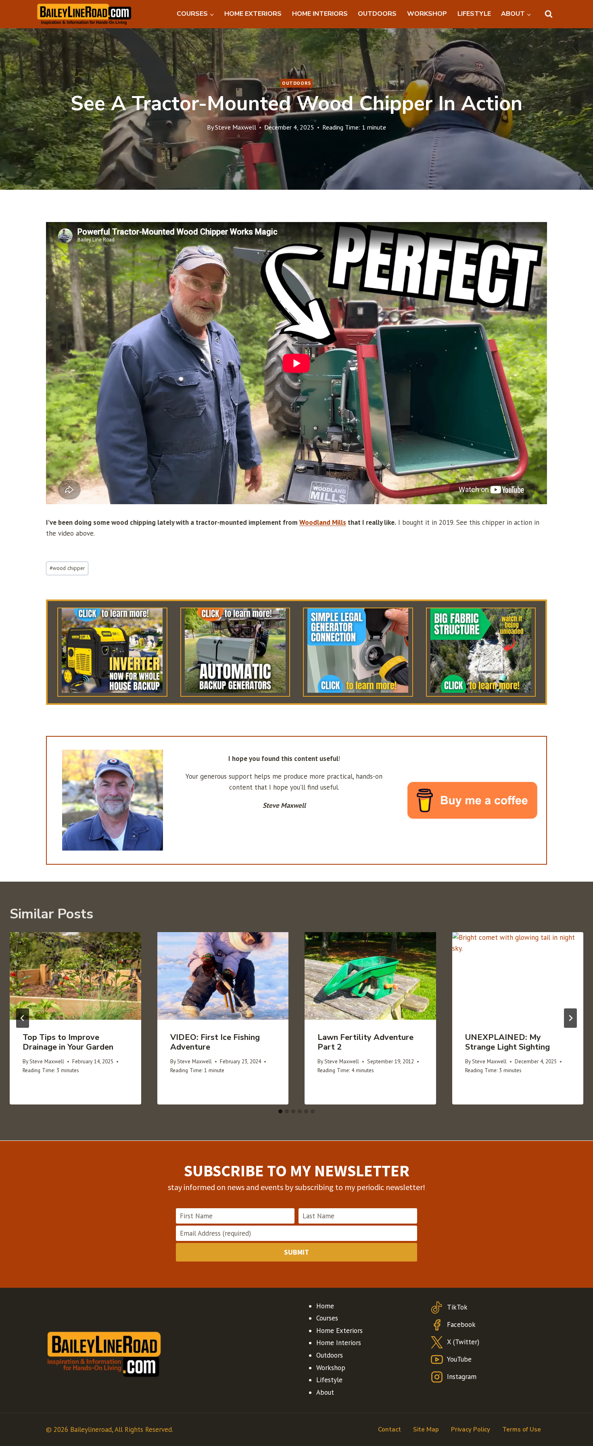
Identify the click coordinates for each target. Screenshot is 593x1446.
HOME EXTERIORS (253, 13)
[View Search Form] (549, 14)
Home (325, 1305)
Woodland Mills (322, 522)
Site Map (426, 1429)
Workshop (330, 1367)
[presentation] (75, 976)
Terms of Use (521, 1429)
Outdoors (296, 83)
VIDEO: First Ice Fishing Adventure (215, 1042)
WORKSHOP (427, 13)
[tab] (280, 1111)
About (325, 1392)
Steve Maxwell (235, 127)
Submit (296, 1252)
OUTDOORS (377, 13)
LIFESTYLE (474, 13)
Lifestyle (329, 1379)
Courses (327, 1318)
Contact (389, 1429)
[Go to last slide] (22, 1018)
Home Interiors (338, 1342)
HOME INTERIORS (320, 13)
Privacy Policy (470, 1429)
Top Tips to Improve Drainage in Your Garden (68, 1042)
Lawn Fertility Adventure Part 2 (365, 1042)
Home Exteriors (339, 1330)
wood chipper (67, 568)
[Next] (570, 1018)
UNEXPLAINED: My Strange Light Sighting (507, 1042)
